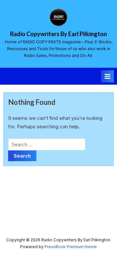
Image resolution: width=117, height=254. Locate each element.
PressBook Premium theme (71, 246)
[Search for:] (46, 144)
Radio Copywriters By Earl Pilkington (58, 33)
